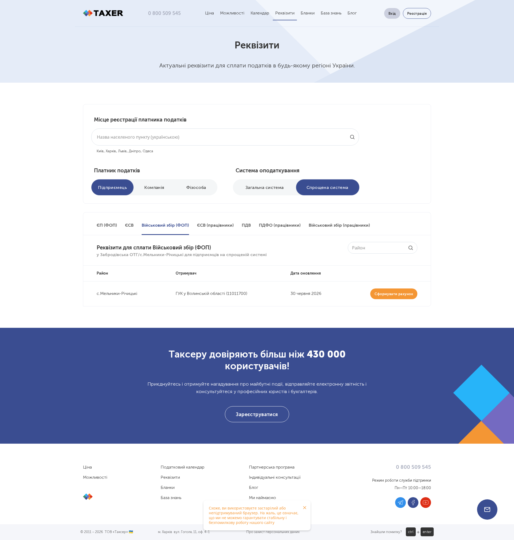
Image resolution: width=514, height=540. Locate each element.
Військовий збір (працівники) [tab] (339, 225)
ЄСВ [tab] (129, 225)
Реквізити (284, 13)
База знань (331, 13)
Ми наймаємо (262, 498)
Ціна (209, 13)
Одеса (148, 151)
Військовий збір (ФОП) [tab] (165, 225)
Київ (100, 151)
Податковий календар (182, 467)
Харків (111, 151)
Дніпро (135, 151)
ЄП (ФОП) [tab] (107, 225)
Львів (122, 151)
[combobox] (225, 137)
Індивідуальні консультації (275, 478)
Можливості (232, 13)
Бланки (308, 13)
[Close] (305, 507)
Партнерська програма (271, 467)
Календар (260, 13)
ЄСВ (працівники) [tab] (215, 225)
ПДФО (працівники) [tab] (280, 225)
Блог (352, 13)
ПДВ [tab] (246, 225)
